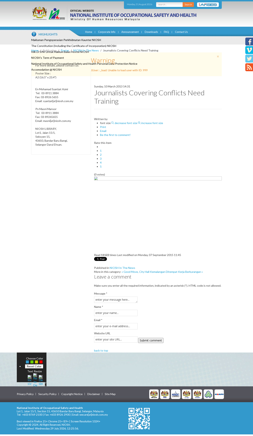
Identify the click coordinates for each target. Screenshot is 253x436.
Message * (100, 293)
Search (188, 4)
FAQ (166, 31)
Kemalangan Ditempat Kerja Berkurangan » (176, 271)
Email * (98, 320)
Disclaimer (93, 394)
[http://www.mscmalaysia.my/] (175, 393)
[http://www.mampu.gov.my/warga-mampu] (219, 393)
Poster (65, 50)
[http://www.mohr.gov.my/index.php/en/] (186, 393)
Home (88, 31)
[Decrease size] (41, 380)
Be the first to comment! (115, 134)
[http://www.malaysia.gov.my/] (154, 393)
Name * (98, 306)
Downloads (151, 31)
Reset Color (34, 366)
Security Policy (47, 394)
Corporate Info (106, 31)
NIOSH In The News (86, 50)
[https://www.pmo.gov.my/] (165, 393)
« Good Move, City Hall (135, 271)
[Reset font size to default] (35, 380)
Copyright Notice (72, 394)
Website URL (102, 333)
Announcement (130, 31)
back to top (101, 350)
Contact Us (181, 31)
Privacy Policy (25, 394)
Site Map (110, 394)
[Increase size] (30, 380)
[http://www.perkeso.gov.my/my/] (208, 393)
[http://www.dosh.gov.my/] (197, 393)
